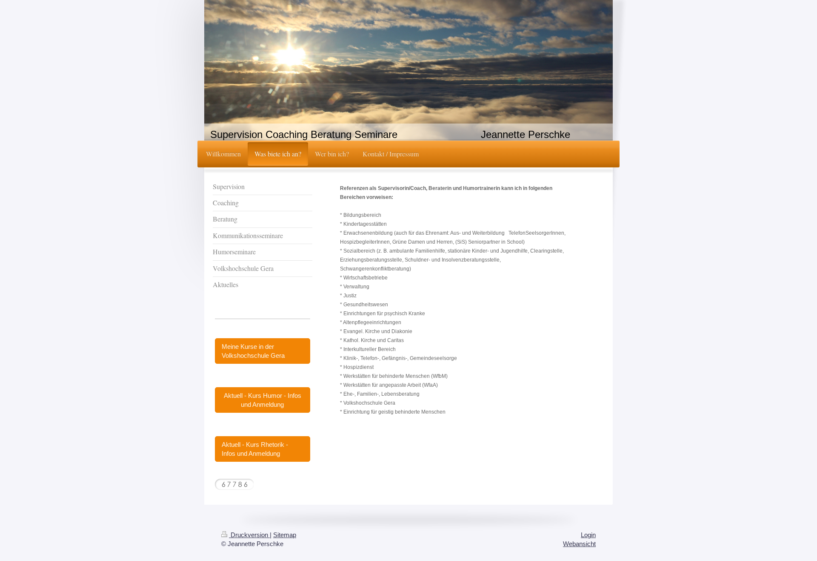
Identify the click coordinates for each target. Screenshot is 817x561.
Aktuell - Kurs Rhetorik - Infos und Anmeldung (255, 449)
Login (588, 534)
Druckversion (249, 534)
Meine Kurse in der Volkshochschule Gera (253, 351)
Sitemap (284, 534)
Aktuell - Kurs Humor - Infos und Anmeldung (262, 400)
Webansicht (579, 543)
